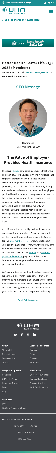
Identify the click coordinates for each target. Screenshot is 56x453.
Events (5, 387)
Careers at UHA (8, 358)
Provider (33, 358)
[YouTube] (15, 335)
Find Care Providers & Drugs (18, 2)
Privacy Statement (26, 432)
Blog (4, 391)
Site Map (33, 425)
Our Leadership (8, 354)
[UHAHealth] (13, 10)
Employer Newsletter (39, 374)
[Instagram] (28, 335)
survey (16, 170)
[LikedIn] (34, 335)
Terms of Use (20, 425)
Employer (34, 354)
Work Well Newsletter (39, 387)
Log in (49, 2)
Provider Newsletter (39, 383)
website (32, 252)
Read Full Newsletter (28, 300)
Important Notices (10, 383)
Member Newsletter (39, 379)
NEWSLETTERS (33, 72)
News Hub (6, 374)
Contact (5, 362)
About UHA (7, 350)
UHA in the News (9, 379)
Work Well (34, 362)
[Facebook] (22, 335)
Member (45, 72)
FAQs (4, 403)
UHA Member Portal (19, 240)
